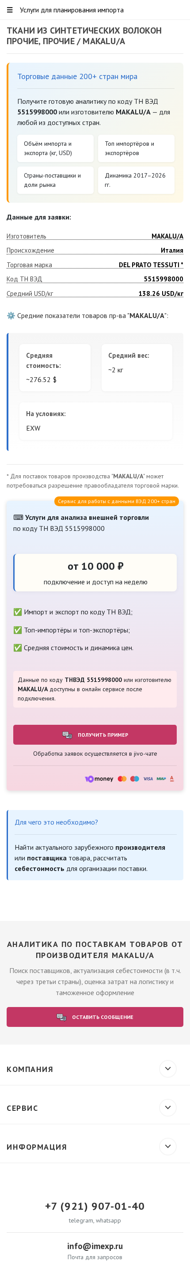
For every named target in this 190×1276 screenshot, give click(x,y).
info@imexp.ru (95, 1246)
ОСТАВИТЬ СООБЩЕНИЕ (102, 1017)
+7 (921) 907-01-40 (95, 1206)
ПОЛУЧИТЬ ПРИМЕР (102, 734)
